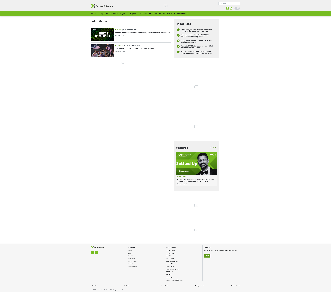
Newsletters (167, 13)
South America (132, 267)
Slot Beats (169, 275)
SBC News (169, 256)
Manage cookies (199, 286)
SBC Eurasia (169, 272)
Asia (129, 253)
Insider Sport (170, 267)
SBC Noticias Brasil (172, 261)
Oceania (130, 264)
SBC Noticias (170, 258)
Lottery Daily (170, 264)
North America (132, 261)
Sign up (207, 256)
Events (155, 13)
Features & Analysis (117, 13)
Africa (130, 250)
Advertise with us (162, 286)
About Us (94, 286)
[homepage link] (102, 6)
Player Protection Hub (172, 269)
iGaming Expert (170, 253)
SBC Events (169, 277)
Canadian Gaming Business (174, 280)
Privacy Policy (235, 286)
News (93, 13)
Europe (130, 256)
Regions (133, 13)
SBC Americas (170, 250)
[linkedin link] (231, 8)
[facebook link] (227, 8)
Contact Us (127, 286)
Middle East (131, 258)
